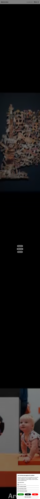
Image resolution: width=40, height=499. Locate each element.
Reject (35, 494)
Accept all (20, 494)
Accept (28, 494)
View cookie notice (21, 482)
